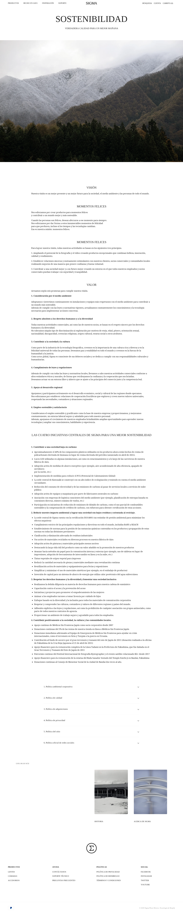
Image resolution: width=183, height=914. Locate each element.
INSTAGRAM (146, 876)
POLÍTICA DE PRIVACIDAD (108, 872)
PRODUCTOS (13, 3)
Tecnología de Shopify (167, 908)
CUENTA (157, 3)
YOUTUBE (145, 885)
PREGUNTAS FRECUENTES (63, 880)
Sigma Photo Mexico (152, 908)
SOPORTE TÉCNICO (60, 876)
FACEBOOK (146, 872)
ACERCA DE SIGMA (142, 821)
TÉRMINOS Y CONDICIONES (108, 880)
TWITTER (145, 880)
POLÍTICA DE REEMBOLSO (108, 876)
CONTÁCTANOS (59, 872)
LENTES (11, 872)
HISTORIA (98, 821)
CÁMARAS (12, 876)
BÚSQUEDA (147, 3)
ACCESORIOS (14, 880)
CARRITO (168, 3)
